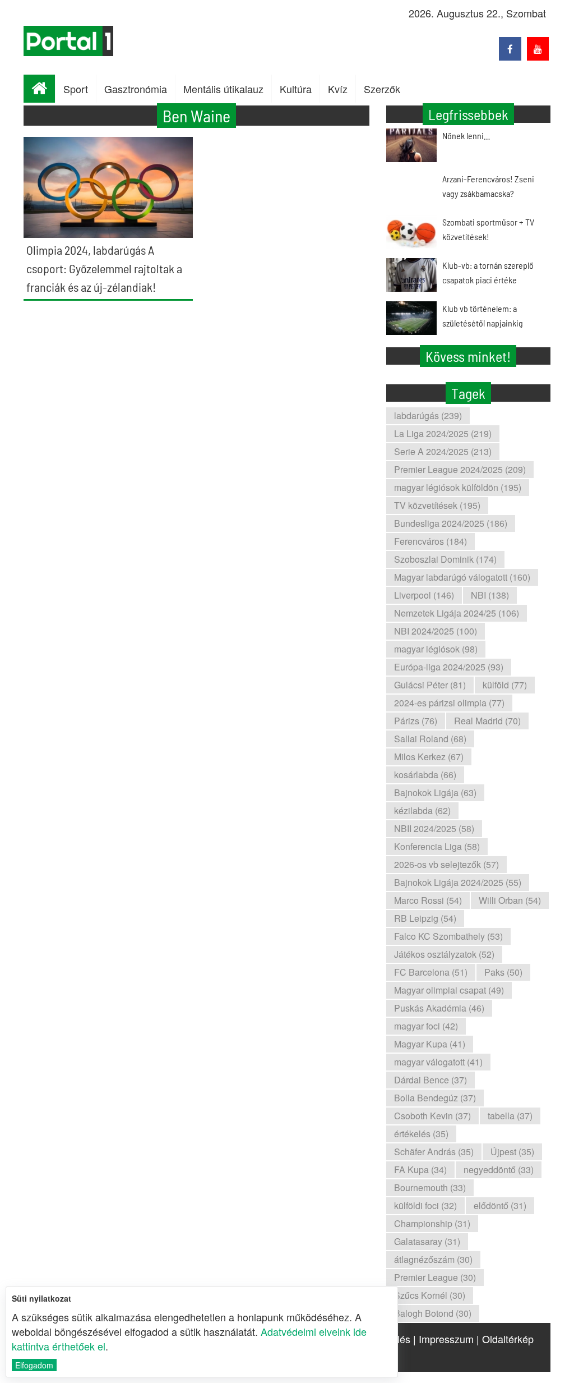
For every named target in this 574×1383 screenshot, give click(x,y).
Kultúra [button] (296, 88)
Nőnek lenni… (466, 135)
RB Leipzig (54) (425, 918)
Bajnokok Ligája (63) (435, 792)
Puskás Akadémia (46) (439, 1007)
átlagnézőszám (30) (433, 1259)
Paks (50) (503, 972)
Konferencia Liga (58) (437, 846)
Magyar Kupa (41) (429, 1043)
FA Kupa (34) (420, 1169)
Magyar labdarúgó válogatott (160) (462, 577)
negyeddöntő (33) (499, 1169)
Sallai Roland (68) (430, 738)
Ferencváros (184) (430, 541)
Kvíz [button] (338, 88)
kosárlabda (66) (425, 774)
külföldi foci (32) (425, 1205)
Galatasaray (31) (427, 1241)
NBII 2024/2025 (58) (434, 828)
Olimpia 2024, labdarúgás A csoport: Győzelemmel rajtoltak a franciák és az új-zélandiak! (104, 268)
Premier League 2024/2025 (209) (460, 469)
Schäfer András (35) (434, 1151)
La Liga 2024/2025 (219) (443, 433)
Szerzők (382, 88)
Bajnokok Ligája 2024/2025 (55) (457, 882)
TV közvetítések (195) (437, 505)
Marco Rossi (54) (428, 900)
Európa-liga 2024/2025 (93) (448, 666)
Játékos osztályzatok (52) (444, 954)
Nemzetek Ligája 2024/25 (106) (456, 613)
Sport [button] (75, 88)
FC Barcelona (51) (430, 972)
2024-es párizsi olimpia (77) (449, 702)
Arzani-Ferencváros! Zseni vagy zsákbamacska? (488, 186)
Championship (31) (432, 1223)
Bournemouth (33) (430, 1187)
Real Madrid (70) (487, 720)
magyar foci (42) (426, 1025)
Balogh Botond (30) (432, 1313)
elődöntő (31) (500, 1205)
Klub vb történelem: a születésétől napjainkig (482, 315)
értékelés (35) (421, 1133)
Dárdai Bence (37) (430, 1079)
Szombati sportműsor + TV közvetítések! (488, 229)
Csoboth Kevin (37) (432, 1115)
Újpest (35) (512, 1151)
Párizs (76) (415, 720)
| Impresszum (443, 1338)
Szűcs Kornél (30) (429, 1295)
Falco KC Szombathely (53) (448, 936)
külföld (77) (505, 684)
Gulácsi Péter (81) (430, 684)
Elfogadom (34, 1365)
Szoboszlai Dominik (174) (445, 559)
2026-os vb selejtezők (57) (446, 864)
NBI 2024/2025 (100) (435, 630)
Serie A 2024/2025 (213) (443, 451)
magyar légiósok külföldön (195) (457, 487)
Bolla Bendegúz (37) (435, 1097)
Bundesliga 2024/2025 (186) (450, 523)
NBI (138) (490, 595)
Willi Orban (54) (510, 900)
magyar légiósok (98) (436, 648)
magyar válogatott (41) (438, 1061)
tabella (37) (510, 1115)
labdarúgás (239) (428, 415)
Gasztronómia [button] (135, 88)
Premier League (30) (435, 1277)
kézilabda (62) (422, 810)
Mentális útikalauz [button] (223, 88)
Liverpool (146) (424, 595)
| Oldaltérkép (505, 1338)
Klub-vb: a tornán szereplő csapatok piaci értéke (488, 272)
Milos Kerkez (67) (429, 756)
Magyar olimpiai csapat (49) (449, 990)
